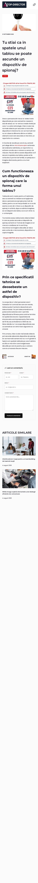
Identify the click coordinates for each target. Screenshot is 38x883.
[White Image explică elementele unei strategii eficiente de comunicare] (19, 478)
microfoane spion (20, 145)
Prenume (8, 373)
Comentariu (9, 393)
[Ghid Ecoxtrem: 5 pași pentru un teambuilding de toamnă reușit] (19, 445)
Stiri (5, 76)
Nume (22, 373)
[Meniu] (34, 4)
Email (7, 383)
